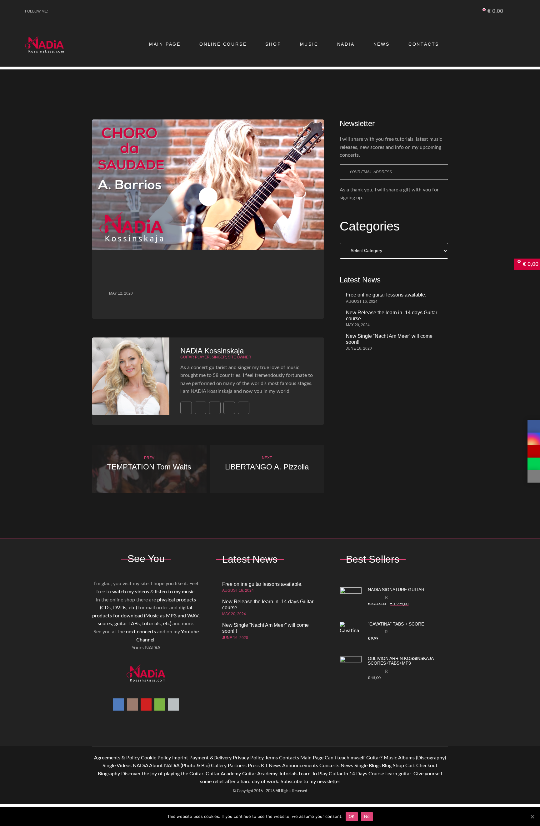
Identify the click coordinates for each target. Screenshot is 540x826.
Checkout (427, 765)
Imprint (180, 757)
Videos (124, 765)
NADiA (346, 44)
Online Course (223, 44)
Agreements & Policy (117, 757)
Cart (410, 765)
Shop (273, 44)
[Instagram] (67, 11)
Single (109, 765)
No (367, 816)
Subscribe (440, 172)
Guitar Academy (223, 773)
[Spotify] (88, 11)
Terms (271, 757)
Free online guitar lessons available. (386, 294)
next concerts (141, 631)
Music (309, 44)
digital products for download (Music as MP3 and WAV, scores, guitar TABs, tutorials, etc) (146, 615)
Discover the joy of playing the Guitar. (162, 773)
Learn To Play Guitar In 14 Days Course (341, 773)
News (381, 44)
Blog (387, 765)
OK (352, 816)
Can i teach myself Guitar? (353, 757)
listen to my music (175, 591)
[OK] (532, 816)
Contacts (423, 44)
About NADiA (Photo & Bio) (179, 765)
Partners (237, 765)
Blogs (375, 765)
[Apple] (98, 11)
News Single (354, 765)
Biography (109, 773)
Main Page (165, 44)
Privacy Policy (248, 757)
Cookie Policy (156, 757)
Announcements (300, 765)
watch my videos (130, 591)
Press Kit (258, 765)
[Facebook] (57, 11)
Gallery (219, 765)
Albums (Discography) (422, 757)
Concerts (329, 765)
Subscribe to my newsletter (310, 781)
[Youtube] (78, 11)
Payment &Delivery (210, 757)
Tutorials (288, 773)
